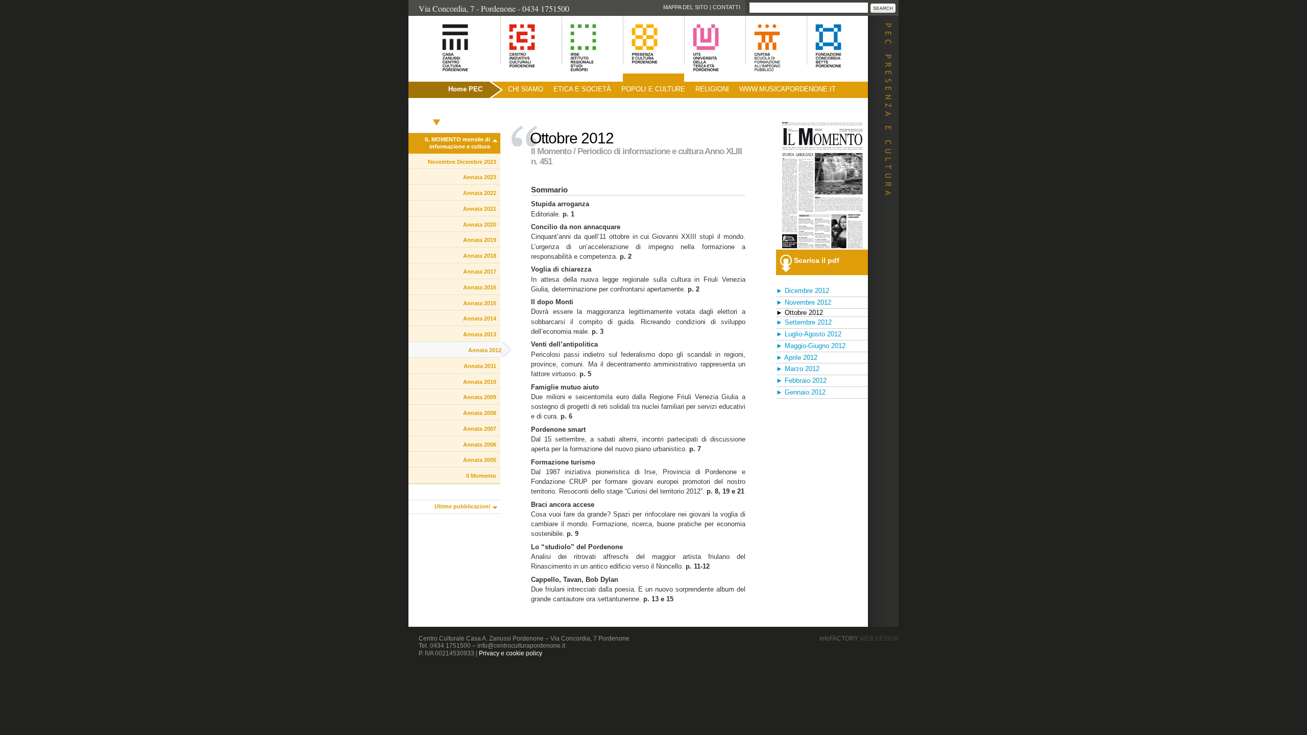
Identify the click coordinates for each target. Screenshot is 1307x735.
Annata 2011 (480, 366)
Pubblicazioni (436, 111)
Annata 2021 (479, 209)
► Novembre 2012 (803, 302)
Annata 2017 (479, 271)
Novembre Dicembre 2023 (462, 162)
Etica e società (582, 89)
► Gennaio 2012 (801, 392)
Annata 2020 (479, 225)
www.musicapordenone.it (787, 89)
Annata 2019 (479, 240)
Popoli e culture (653, 89)
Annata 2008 (479, 413)
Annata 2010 (479, 382)
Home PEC (465, 89)
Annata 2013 (479, 334)
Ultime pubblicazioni (462, 506)
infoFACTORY (859, 638)
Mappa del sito (685, 7)
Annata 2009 (479, 397)
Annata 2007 (479, 429)
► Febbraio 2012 (801, 380)
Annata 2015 (479, 303)
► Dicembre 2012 (802, 291)
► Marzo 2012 (797, 369)
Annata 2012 (484, 350)
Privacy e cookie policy (510, 653)
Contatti (726, 7)
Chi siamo (525, 89)
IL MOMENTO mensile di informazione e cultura (457, 143)
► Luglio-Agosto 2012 (808, 334)
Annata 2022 (479, 193)
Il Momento (481, 476)
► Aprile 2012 (796, 357)
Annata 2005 (479, 460)
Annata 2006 (479, 445)
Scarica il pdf (816, 260)
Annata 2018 (479, 256)
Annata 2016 (479, 287)
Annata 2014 (479, 318)
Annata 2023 (479, 177)
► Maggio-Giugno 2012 (810, 346)
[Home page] (442, 76)
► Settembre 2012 (804, 322)
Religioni (712, 89)
